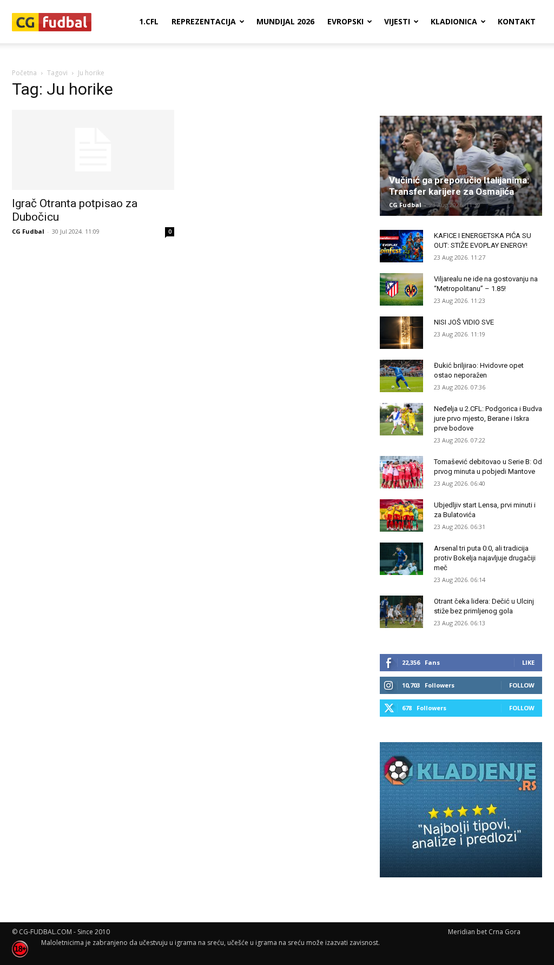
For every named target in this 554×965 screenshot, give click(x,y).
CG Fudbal (28, 231)
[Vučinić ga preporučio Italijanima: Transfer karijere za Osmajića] (461, 166)
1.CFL (149, 21)
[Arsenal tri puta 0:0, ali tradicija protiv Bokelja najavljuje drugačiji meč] (401, 559)
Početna (24, 72)
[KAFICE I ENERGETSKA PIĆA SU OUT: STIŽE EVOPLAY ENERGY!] (401, 246)
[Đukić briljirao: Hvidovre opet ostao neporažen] (401, 376)
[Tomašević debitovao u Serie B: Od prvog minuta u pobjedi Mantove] (401, 472)
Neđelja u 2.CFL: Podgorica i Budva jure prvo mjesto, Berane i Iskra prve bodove (488, 418)
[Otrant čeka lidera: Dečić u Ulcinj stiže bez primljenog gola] (401, 612)
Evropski (345, 21)
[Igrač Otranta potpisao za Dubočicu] (93, 150)
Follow (522, 685)
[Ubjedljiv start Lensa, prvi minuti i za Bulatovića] (401, 515)
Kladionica (454, 21)
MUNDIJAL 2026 (285, 21)
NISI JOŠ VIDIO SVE (464, 322)
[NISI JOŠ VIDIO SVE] (401, 332)
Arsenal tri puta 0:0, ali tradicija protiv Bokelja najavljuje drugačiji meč (485, 558)
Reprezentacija (204, 21)
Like (528, 662)
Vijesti (397, 21)
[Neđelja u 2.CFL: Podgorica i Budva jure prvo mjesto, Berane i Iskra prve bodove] (401, 419)
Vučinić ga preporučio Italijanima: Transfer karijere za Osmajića (459, 186)
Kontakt (517, 21)
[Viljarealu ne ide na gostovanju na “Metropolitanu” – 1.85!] (401, 289)
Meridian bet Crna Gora (484, 931)
